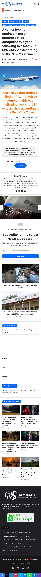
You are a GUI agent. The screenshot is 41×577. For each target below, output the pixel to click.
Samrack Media (25, 563)
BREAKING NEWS (15, 22)
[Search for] (38, 4)
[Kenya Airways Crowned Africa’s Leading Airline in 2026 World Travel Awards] (30, 410)
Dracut (14, 532)
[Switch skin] (35, 4)
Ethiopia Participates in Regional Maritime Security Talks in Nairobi (10, 472)
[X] (19, 191)
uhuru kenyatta (13, 550)
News (22, 25)
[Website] (16, 191)
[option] (20, 207)
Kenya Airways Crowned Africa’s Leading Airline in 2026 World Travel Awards (30, 420)
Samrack (35, 559)
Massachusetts (30, 539)
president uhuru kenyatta (10, 547)
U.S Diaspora (31, 25)
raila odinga (23, 547)
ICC (21, 536)
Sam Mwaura (8, 59)
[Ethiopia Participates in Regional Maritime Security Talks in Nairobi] (11, 462)
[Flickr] (22, 191)
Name (4, 358)
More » (23, 187)
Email (4, 367)
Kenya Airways (7, 539)
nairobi (12, 543)
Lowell (16, 539)
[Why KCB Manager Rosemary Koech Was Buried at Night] (30, 436)
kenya (27, 536)
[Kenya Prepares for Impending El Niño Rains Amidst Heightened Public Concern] (11, 410)
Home (5, 17)
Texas (32, 547)
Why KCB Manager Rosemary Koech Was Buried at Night (29, 445)
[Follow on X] (12, 59)
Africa (11, 17)
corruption (6, 532)
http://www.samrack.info (10, 536)
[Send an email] (14, 59)
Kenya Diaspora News (10, 25)
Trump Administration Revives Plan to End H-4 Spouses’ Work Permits (19, 213)
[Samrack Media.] (13, 3)
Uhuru (4, 550)
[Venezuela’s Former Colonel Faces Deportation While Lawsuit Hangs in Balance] (30, 462)
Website (4, 376)
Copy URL (20, 165)
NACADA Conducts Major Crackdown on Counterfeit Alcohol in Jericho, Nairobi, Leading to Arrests (10, 447)
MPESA (5, 543)
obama (19, 543)
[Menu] (3, 4)
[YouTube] (25, 191)
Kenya (26, 22)
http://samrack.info (24, 532)
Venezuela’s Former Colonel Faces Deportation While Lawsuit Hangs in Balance (29, 473)
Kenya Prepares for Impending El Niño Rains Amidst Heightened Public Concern (9, 421)
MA (22, 539)
